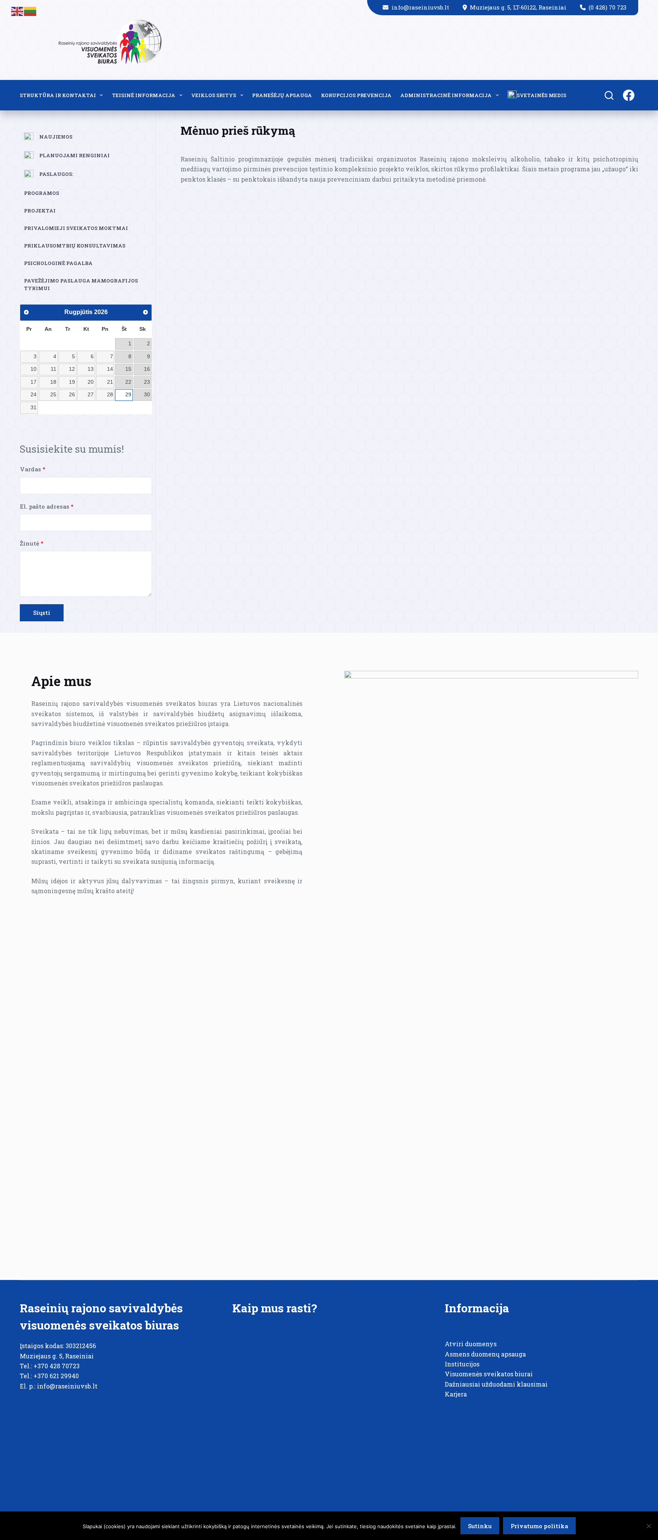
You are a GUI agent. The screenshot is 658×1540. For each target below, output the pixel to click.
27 (91, 394)
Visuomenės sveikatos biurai (489, 1374)
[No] (648, 1526)
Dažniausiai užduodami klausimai (496, 1384)
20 (91, 382)
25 (53, 394)
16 (147, 369)
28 (110, 394)
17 (33, 382)
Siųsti (41, 612)
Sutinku (480, 1526)
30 (147, 394)
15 (128, 369)
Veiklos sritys (213, 95)
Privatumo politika (539, 1526)
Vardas (32, 469)
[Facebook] (628, 95)
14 (110, 369)
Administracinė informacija (446, 95)
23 (147, 382)
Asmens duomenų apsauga (485, 1354)
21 (110, 382)
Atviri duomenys (471, 1344)
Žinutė (31, 543)
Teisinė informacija (143, 95)
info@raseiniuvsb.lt (420, 7)
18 (53, 382)
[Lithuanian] (30, 10)
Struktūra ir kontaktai (58, 95)
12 (72, 369)
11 (53, 369)
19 (72, 382)
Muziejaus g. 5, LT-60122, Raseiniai (519, 7)
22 (128, 382)
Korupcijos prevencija (356, 95)
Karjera (456, 1394)
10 (33, 369)
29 (128, 394)
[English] (17, 10)
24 (33, 394)
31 (33, 407)
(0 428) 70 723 (607, 7)
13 (91, 369)
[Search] (609, 95)
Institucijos (462, 1364)
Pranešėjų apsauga (282, 95)
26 (72, 394)
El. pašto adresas (46, 506)
